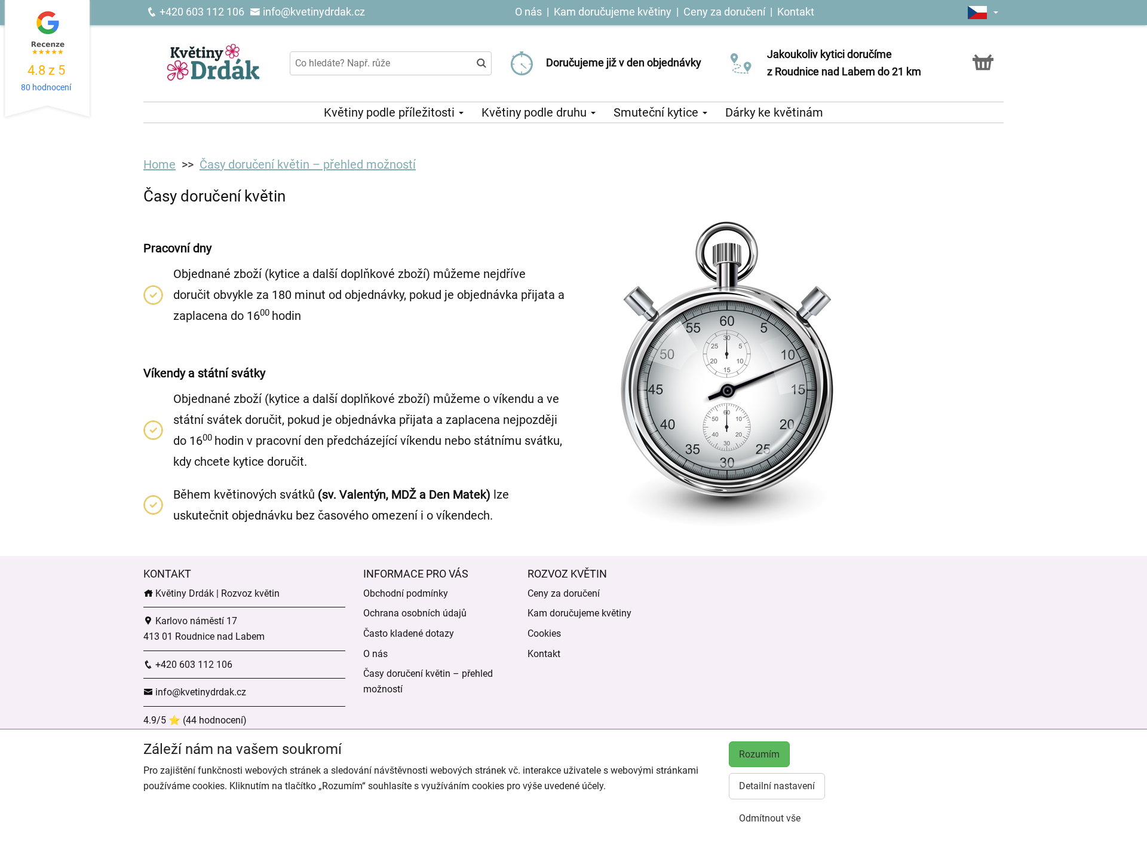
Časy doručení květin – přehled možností (308, 164)
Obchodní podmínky (405, 593)
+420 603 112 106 (200, 11)
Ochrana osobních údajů (415, 613)
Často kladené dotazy (408, 633)
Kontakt (795, 11)
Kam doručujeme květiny (612, 11)
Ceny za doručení (724, 11)
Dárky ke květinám (774, 112)
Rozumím (759, 754)
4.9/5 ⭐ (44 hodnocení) (195, 720)
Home (159, 164)
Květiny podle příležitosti (391, 112)
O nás (529, 11)
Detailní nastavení (777, 786)
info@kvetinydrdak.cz (312, 11)
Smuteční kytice (657, 112)
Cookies (544, 633)
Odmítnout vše (770, 818)
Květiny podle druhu (536, 112)
